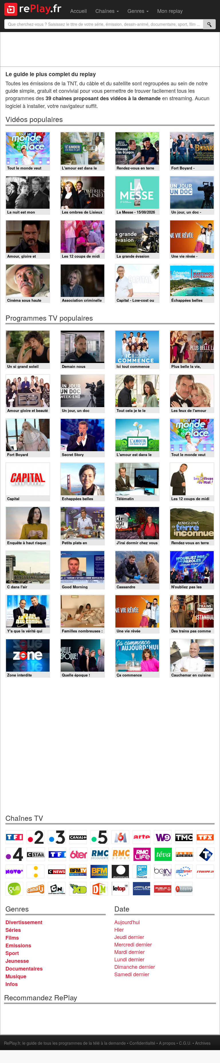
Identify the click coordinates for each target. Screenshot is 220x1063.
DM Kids (99, 889)
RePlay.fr (12, 1043)
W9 (163, 837)
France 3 (57, 837)
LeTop (120, 889)
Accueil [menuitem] (78, 10)
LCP (141, 889)
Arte (141, 837)
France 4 (14, 854)
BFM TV (78, 871)
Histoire (184, 889)
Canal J (35, 889)
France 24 (141, 871)
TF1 (14, 837)
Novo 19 (14, 871)
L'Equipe (205, 871)
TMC (184, 837)
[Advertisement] (110, 49)
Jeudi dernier (129, 936)
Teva (163, 854)
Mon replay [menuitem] (170, 10)
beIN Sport (163, 871)
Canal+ (78, 837)
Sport (12, 953)
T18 (206, 854)
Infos (11, 984)
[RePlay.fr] (35, 8)
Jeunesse (17, 961)
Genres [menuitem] (136, 10)
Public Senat (163, 889)
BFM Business (99, 871)
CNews (57, 871)
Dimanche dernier (134, 966)
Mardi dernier (129, 951)
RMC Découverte (100, 854)
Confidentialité (142, 1043)
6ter (78, 854)
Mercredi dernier (133, 944)
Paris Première (184, 854)
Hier (119, 929)
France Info (35, 871)
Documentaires (24, 968)
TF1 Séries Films (57, 854)
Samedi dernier (131, 974)
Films (12, 937)
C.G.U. (185, 1043)
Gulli (14, 889)
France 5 (99, 837)
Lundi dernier (129, 959)
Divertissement (23, 922)
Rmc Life (142, 854)
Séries (13, 930)
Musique (15, 976)
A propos (167, 1043)
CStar (36, 854)
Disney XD (78, 889)
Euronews (120, 871)
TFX (205, 837)
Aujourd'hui (127, 922)
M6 (120, 837)
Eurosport (184, 871)
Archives (203, 1043)
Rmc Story (121, 854)
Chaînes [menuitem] (105, 10)
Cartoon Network (57, 889)
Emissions (18, 945)
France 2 (35, 837)
